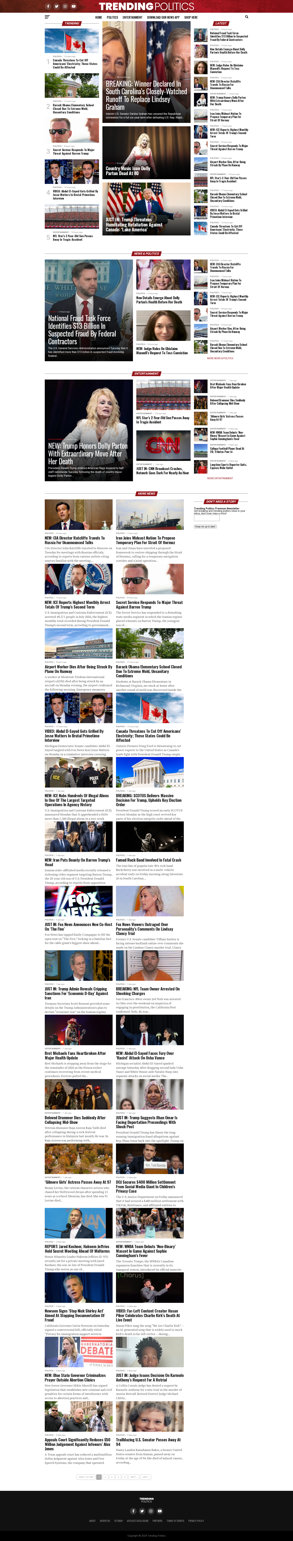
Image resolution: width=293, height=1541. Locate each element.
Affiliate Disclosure (138, 1521)
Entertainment (132, 17)
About (92, 1521)
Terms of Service (175, 1521)
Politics (112, 17)
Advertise (105, 1521)
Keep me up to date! (205, 526)
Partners (157, 1521)
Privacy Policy (196, 1521)
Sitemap (118, 1521)
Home (98, 17)
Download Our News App (163, 17)
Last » (145, 1477)
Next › (134, 1477)
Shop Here (191, 17)
